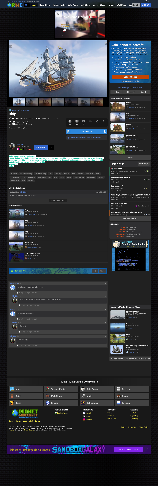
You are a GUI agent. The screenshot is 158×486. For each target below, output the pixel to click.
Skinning (124, 246)
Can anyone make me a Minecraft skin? (126, 244)
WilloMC (20, 144)
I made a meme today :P (120, 209)
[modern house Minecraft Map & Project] (117, 170)
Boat (50, 174)
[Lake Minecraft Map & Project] (117, 369)
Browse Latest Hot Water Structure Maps (130, 390)
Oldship (80, 174)
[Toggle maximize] (106, 43)
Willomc (30, 181)
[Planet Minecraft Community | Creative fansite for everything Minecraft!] (24, 445)
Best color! (118, 200)
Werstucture (15, 181)
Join (95, 271)
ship (26, 221)
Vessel (62, 177)
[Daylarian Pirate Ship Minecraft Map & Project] (16, 257)
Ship (55, 177)
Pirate (97, 174)
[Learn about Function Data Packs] (130, 301)
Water (69, 177)
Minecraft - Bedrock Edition (119, 202)
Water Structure (23, 110)
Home (12, 1)
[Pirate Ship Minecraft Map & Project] (16, 246)
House (128, 134)
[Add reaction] (22, 293)
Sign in (102, 271)
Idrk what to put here (119, 235)
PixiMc (131, 371)
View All (130, 189)
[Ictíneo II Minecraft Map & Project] (117, 358)
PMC (112, 211)
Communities (115, 246)
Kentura (30, 258)
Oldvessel (89, 174)
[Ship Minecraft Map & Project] (16, 213)
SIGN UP (145, 5)
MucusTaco (14, 283)
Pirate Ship (29, 242)
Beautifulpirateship (26, 174)
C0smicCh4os (141, 237)
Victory (131, 360)
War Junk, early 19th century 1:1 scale (137, 378)
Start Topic (144, 195)
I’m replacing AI (117, 217)
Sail (50, 177)
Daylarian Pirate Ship (32, 253)
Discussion (133, 202)
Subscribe (41, 147)
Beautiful (14, 174)
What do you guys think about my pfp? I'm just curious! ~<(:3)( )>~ (130, 226)
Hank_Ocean (31, 214)
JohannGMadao (32, 247)
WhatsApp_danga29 (140, 228)
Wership (100, 177)
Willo (23, 181)
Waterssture (91, 177)
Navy (73, 174)
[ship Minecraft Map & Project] (16, 224)
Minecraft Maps (20, 1)
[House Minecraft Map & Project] (117, 137)
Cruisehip (58, 174)
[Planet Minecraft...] (26, 5)
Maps (14, 110)
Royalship (31, 177)
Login (137, 81)
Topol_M (131, 349)
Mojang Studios (28, 461)
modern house (131, 166)
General (123, 228)
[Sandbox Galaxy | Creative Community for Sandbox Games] (79, 481)
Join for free (130, 77)
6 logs (55, 118)
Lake (128, 366)
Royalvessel (42, 177)
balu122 (12, 310)
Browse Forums (130, 250)
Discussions (115, 228)
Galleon (66, 174)
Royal (23, 177)
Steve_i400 (132, 383)
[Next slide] (104, 69)
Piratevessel (15, 177)
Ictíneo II (129, 355)
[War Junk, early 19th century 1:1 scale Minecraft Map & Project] (117, 381)
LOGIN (135, 5)
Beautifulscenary (40, 174)
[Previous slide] (12, 69)
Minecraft (12, 461)
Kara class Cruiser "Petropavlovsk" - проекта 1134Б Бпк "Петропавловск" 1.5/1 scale (137, 343)
